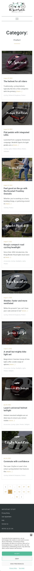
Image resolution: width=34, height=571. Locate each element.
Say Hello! (21, 568)
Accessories (7, 261)
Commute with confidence (16, 461)
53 (24, 492)
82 (17, 497)
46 (19, 487)
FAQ (3, 520)
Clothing (6, 207)
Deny (17, 559)
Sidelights (6, 151)
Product (23, 95)
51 (14, 492)
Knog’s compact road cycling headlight (14, 246)
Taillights (11, 370)
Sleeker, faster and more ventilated (15, 302)
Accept (17, 553)
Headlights (19, 261)
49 (5, 492)
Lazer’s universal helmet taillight (15, 409)
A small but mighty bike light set (15, 353)
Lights (10, 148)
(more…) (19, 91)
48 (28, 487)
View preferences (17, 564)
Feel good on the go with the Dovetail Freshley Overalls (15, 191)
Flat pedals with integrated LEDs (16, 133)
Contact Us (5, 524)
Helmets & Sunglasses (14, 95)
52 (19, 492)
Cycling (6, 95)
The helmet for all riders (15, 81)
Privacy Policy (13, 568)
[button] (31, 535)
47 (24, 487)
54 (28, 492)
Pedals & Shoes (16, 148)
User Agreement (6, 516)
